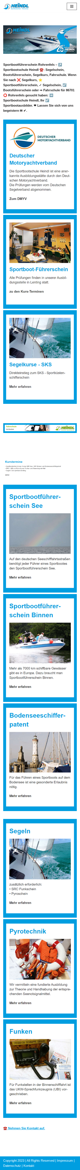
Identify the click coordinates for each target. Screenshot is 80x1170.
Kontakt (28, 1165)
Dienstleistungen (22, 449)
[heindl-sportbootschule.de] (16, 6)
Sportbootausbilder (24, 444)
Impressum (65, 1160)
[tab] (23, 444)
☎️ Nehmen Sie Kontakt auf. (24, 1128)
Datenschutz (12, 1165)
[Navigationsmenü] (72, 6)
